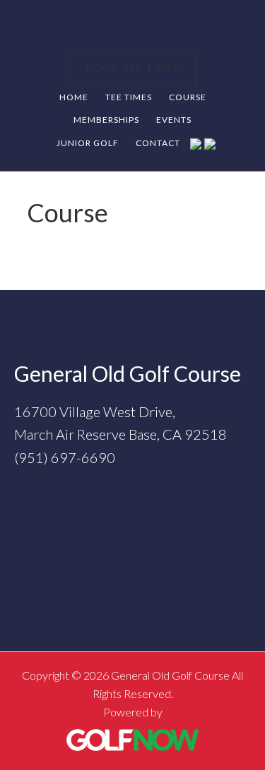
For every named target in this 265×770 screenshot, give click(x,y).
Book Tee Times (132, 68)
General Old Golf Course (132, 27)
